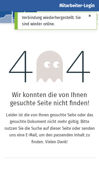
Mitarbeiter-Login (77, 5)
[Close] (90, 16)
